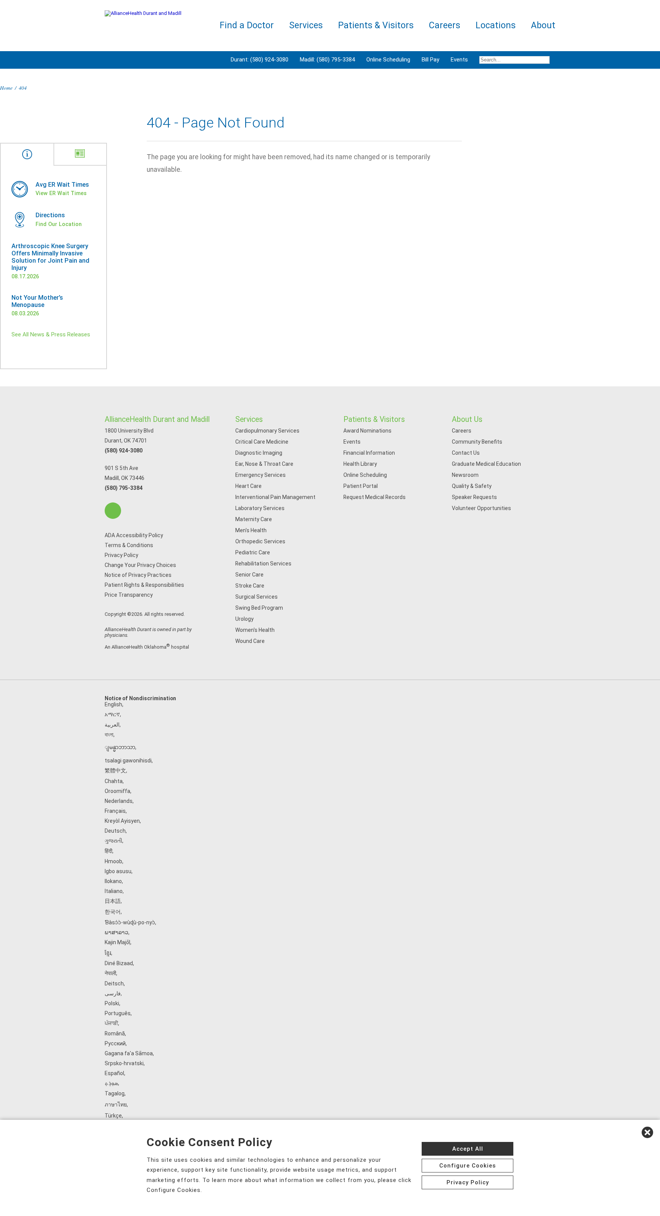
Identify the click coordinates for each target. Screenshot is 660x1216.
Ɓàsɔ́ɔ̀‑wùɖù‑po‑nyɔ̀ (130, 922)
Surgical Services (256, 597)
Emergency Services (260, 475)
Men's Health (251, 530)
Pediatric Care (252, 552)
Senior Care (249, 575)
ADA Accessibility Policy (134, 535)
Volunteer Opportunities (481, 508)
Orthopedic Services (260, 541)
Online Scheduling (388, 59)
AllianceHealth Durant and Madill (157, 419)
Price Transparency (129, 595)
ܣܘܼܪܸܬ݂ (111, 1083)
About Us (467, 419)
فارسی (113, 993)
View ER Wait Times (61, 193)
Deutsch (115, 831)
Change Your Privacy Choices (140, 565)
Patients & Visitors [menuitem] (376, 25)
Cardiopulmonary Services (267, 431)
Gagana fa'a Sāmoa (129, 1053)
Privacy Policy (121, 555)
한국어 (113, 912)
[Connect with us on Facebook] (113, 510)
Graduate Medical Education (486, 464)
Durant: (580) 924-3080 (259, 59)
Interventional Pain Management (275, 497)
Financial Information (369, 453)
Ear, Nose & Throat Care (264, 464)
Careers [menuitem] (444, 25)
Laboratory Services (260, 508)
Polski (112, 1003)
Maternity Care (253, 519)
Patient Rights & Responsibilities (144, 585)
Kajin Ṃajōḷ (117, 942)
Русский (115, 1043)
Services (249, 419)
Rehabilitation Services (263, 563)
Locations (496, 25)
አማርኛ (112, 714)
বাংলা (109, 735)
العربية (112, 725)
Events (459, 59)
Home (6, 87)
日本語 (113, 901)
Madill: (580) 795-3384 (327, 59)
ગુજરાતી (113, 841)
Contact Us (466, 453)
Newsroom (465, 475)
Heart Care (248, 486)
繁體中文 (115, 770)
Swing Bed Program (259, 608)
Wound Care (250, 641)
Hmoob (113, 861)
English (113, 704)
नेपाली (110, 973)
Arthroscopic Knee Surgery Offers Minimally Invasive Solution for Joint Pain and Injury (50, 256)
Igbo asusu (118, 871)
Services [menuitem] (306, 25)
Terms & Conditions (129, 545)
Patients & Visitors (374, 419)
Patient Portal (360, 486)
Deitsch (114, 983)
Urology (244, 619)
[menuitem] (514, 60)
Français (115, 811)
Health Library (360, 464)
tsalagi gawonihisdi (128, 760)
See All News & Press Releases (50, 334)
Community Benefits (477, 442)
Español (114, 1073)
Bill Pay (430, 59)
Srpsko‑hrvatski (124, 1063)
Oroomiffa (117, 791)
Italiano (114, 891)
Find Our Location (59, 224)
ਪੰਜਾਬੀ (111, 1023)
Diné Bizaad (119, 963)
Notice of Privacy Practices (138, 575)
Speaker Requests (474, 497)
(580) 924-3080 (123, 450)
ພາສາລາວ (116, 932)
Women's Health (255, 630)
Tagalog (115, 1093)
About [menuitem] (543, 25)
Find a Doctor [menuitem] (247, 25)
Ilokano (113, 881)
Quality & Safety (472, 486)
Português (118, 1013)
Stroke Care (249, 586)
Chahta (114, 781)
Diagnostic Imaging (258, 453)
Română (115, 1033)
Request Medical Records (374, 497)
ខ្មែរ (108, 953)
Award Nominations (367, 431)
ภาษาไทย (116, 1104)
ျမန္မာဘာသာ (120, 747)
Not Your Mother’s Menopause (37, 301)
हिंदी (108, 851)
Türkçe (113, 1116)
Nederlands (119, 801)
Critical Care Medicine (261, 442)
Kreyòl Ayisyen (122, 821)
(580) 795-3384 (123, 488)
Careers (461, 431)
